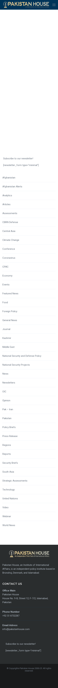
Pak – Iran (7, 409)
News (5, 373)
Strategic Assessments (14, 480)
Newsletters (8, 382)
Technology (8, 489)
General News (9, 320)
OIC (4, 391)
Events (6, 284)
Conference (8, 248)
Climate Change (10, 240)
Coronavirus (8, 257)
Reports (6, 454)
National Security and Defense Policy (21, 355)
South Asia (8, 471)
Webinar (6, 516)
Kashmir (6, 338)
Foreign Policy (9, 311)
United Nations (10, 498)
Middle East (8, 347)
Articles (6, 204)
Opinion (6, 400)
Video (5, 507)
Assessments (9, 213)
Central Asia (8, 231)
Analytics (7, 195)
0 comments (8, 94)
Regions (6, 445)
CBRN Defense (10, 222)
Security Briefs (10, 462)
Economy (7, 275)
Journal (6, 329)
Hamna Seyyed (9, 85)
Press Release (10, 436)
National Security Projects (16, 364)
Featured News (10, 293)
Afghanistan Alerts (12, 186)
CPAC (5, 266)
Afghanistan (8, 177)
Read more (12, 120)
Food (5, 302)
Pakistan (6, 418)
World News (8, 525)
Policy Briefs (9, 427)
